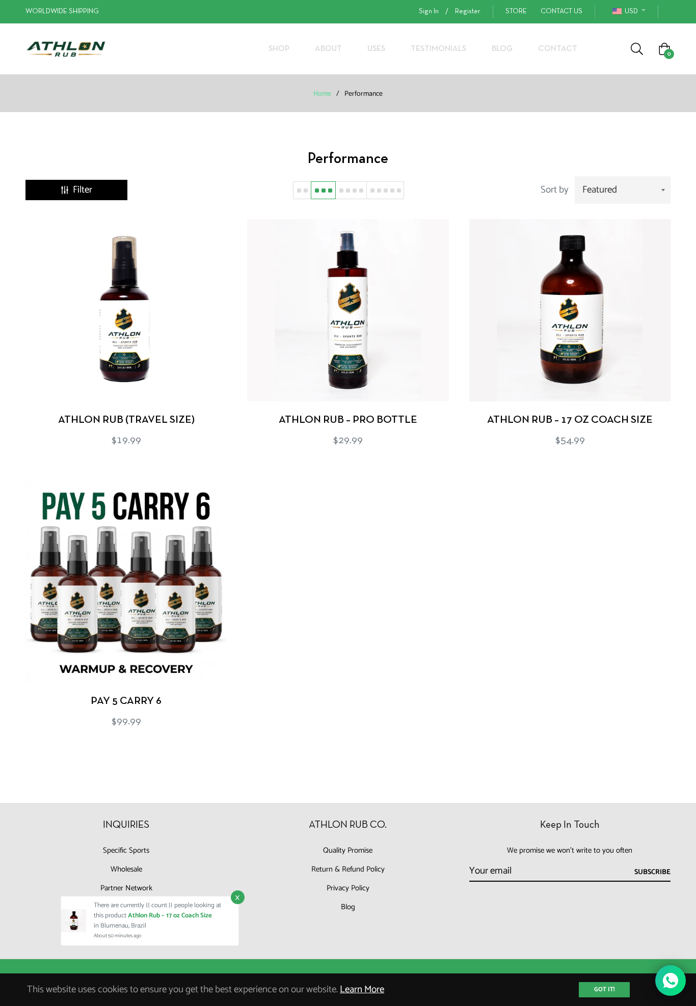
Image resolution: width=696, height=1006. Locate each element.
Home (322, 94)
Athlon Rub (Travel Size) (126, 420)
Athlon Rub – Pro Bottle (348, 420)
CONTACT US (561, 11)
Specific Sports (126, 850)
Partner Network (126, 888)
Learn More (362, 989)
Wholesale (126, 869)
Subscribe (652, 872)
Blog (348, 907)
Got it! (604, 989)
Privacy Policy (348, 888)
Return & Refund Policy (348, 869)
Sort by (555, 190)
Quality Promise (347, 850)
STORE (516, 11)
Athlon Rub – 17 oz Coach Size (570, 420)
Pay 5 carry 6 (126, 701)
